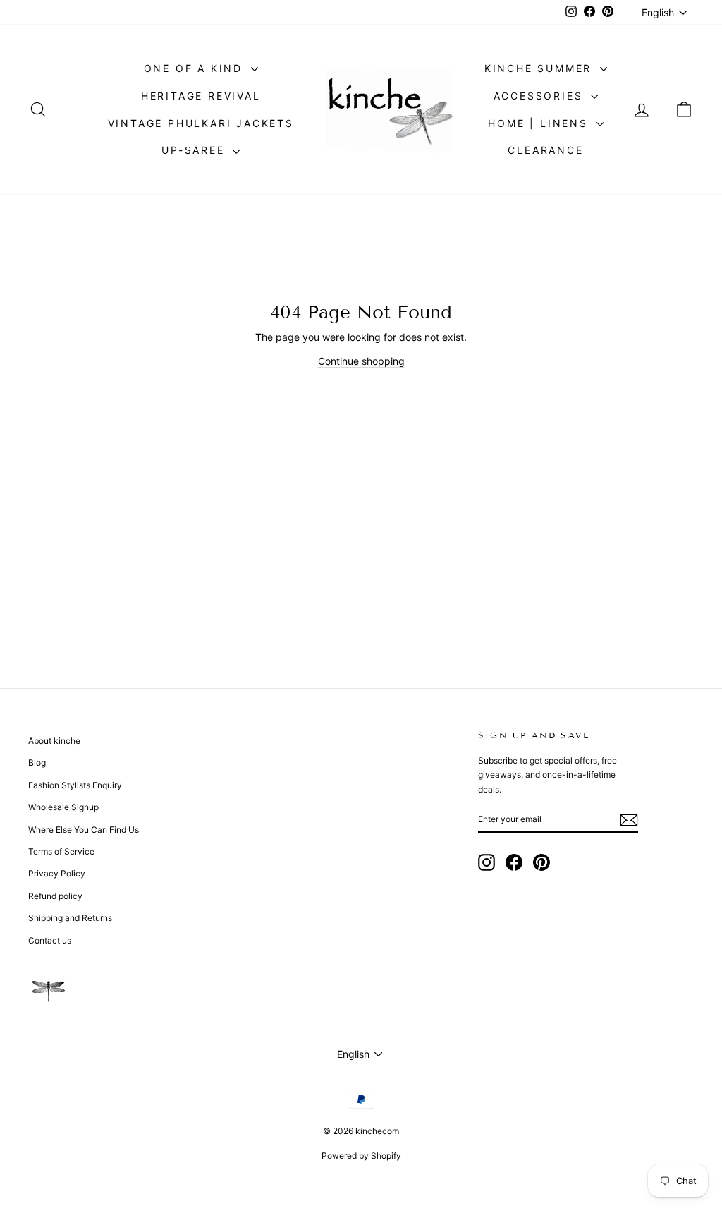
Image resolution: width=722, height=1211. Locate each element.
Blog (37, 762)
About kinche (54, 740)
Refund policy (55, 896)
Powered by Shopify (361, 1155)
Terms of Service (61, 851)
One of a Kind (195, 68)
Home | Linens (540, 123)
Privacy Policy (56, 873)
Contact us (49, 940)
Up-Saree (195, 150)
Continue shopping (361, 361)
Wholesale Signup (63, 807)
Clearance (545, 150)
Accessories (541, 96)
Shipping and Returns (70, 917)
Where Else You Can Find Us (83, 829)
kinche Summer (540, 68)
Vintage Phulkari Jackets (201, 123)
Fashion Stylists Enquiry (75, 785)
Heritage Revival (201, 96)
